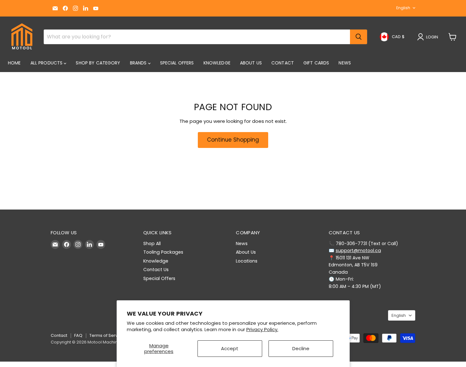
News (345, 63)
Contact (282, 63)
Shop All (152, 243)
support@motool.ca (358, 250)
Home (14, 63)
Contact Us (156, 269)
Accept (229, 348)
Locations (246, 261)
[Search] (358, 37)
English (403, 7)
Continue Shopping (233, 139)
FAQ (78, 335)
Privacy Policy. (262, 329)
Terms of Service (106, 335)
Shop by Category (98, 63)
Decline (300, 348)
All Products (47, 63)
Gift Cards (316, 63)
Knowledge (217, 63)
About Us (251, 63)
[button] (429, 37)
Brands (139, 63)
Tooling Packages (163, 252)
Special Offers (177, 63)
